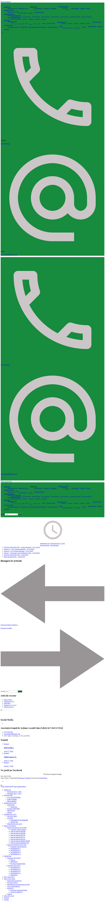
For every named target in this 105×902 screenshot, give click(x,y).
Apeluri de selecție (9, 14)
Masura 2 (19, 23)
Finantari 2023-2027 (61, 22)
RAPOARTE (43, 23)
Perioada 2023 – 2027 (23, 8)
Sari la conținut (5, 2)
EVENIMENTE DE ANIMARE (22, 492)
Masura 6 (38, 23)
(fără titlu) (7, 703)
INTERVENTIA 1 (24, 19)
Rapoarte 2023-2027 (10, 705)
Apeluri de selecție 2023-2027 (14, 17)
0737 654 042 (5, 144)
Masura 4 (27, 23)
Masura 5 (35, 23)
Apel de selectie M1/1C (55, 16)
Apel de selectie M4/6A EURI (87, 16)
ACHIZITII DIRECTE (77, 27)
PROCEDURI (82, 8)
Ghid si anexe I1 (9, 707)
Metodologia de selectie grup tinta (38, 27)
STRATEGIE (64, 7)
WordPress (43, 778)
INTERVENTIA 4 (44, 19)
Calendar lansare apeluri (16, 19)
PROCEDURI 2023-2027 (39, 12)
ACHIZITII (61, 26)
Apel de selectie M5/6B (26, 16)
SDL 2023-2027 (11, 12)
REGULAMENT (53, 8)
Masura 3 (23, 23)
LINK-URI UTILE (92, 26)
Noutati (99, 26)
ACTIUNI (16, 11)
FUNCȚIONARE (46, 8)
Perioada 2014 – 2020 (12, 8)
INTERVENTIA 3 (37, 19)
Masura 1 (15, 23)
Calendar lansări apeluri (16, 16)
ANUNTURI (30, 492)
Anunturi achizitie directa (67, 27)
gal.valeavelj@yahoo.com (9, 255)
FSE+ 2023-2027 (97, 22)
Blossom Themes (24, 778)
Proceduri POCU (24, 27)
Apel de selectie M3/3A (64, 16)
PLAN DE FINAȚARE (75, 8)
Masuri (12, 22)
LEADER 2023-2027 (9, 10)
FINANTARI (7, 20)
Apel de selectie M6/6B (36, 16)
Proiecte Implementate (51, 23)
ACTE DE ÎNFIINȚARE (38, 8)
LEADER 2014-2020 (63, 6)
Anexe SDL (67, 9)
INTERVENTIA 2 (31, 19)
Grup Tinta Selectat (53, 27)
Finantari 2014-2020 (12, 21)
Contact (7, 29)
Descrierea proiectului (13, 27)
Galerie (88, 8)
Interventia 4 (8, 699)
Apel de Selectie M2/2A (45, 16)
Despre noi (7, 7)
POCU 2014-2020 (8, 25)
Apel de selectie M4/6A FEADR (75, 16)
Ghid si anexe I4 (9, 701)
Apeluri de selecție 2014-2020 (14, 15)
